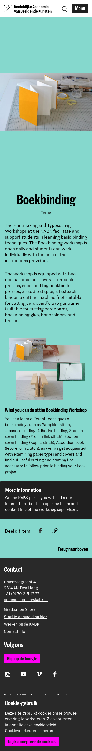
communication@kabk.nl (26, 599)
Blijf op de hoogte (22, 658)
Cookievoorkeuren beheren (29, 730)
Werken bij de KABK (21, 624)
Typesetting (59, 225)
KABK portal (29, 497)
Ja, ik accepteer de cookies (32, 741)
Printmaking (25, 225)
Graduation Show (19, 609)
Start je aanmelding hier (25, 617)
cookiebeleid (45, 724)
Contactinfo (14, 631)
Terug (46, 212)
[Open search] (65, 8)
